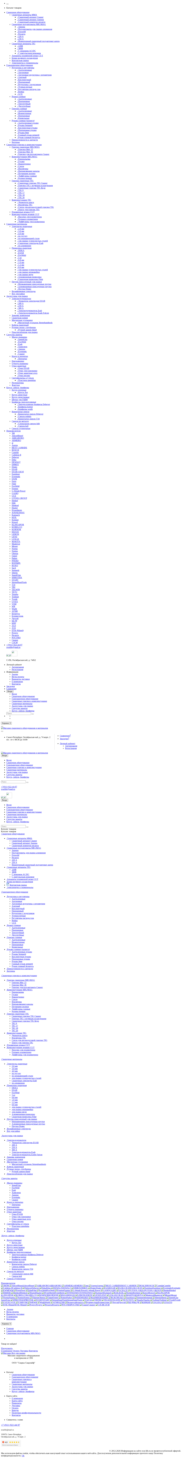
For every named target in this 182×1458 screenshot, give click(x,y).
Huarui (15, 508)
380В (14, 872)
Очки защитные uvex (21, 1219)
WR (13, 606)
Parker (14, 558)
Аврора (15, 850)
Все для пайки (18, 294)
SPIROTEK (17, 577)
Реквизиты (17, 1403)
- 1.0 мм (20, 262)
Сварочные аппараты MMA (24, 15)
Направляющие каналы (22, 1004)
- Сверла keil (22, 426)
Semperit (15, 570)
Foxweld (15, 855)
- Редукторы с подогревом (29, 84)
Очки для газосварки (21, 1216)
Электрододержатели (21, 298)
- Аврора (21, 27)
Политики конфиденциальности (26, 1413)
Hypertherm (17, 510)
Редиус (15, 633)
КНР (14, 623)
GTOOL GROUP (19, 498)
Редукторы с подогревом (23, 913)
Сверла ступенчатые (21, 428)
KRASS (15, 532)
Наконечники (18, 997)
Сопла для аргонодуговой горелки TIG (29, 1040)
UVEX (15, 601)
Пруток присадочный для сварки (27, 282)
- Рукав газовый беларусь (28, 137)
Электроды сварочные (22, 226)
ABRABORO (18, 438)
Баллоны (16, 142)
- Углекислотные (24, 87)
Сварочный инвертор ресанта (25, 845)
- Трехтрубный (24, 104)
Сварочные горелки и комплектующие (24, 145)
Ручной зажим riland (21, 1171)
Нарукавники (18, 361)
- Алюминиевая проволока (29, 277)
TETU (14, 592)
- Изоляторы (22, 169)
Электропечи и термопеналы (25, 63)
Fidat (14, 484)
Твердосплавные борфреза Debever (27, 1254)
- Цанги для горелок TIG (28, 209)
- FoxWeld (21, 255)
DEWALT (16, 462)
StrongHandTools (19, 582)
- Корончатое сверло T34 (28, 419)
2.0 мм (15, 1066)
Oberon (15, 553)
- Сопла (20, 166)
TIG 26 (15, 1030)
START (15, 580)
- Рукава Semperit (25, 125)
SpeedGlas (16, 575)
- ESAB (20, 253)
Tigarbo (15, 594)
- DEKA (20, 250)
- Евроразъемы (23, 159)
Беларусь (16, 613)
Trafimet (15, 597)
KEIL (14, 517)
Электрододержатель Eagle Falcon (27, 1154)
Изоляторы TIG (19, 1038)
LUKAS (15, 539)
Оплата (16, 1351)
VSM (14, 604)
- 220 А (20, 36)
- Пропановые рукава (27, 130)
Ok (23, 1456)
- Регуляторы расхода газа (28, 89)
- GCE (20, 94)
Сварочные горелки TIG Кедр (25, 1021)
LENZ (14, 537)
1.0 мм (15, 1100)
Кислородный (18, 908)
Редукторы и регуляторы (23, 68)
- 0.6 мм (20, 267)
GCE (14, 496)
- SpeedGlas (22, 339)
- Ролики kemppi (24, 178)
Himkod (15, 505)
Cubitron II (16, 455)
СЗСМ (15, 642)
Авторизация (18, 667)
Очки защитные (19, 366)
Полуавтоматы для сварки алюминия (29, 853)
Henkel (15, 500)
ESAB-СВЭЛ (18, 472)
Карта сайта (17, 1401)
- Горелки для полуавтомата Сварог (33, 154)
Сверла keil (17, 1276)
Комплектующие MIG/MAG (24, 157)
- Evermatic (22, 351)
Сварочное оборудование (17, 12)
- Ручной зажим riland (27, 330)
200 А (14, 1145)
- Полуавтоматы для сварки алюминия (34, 29)
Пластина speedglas (20, 1226)
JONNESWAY (18, 512)
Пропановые (17, 930)
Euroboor (16, 474)
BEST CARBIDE (19, 448)
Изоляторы (17, 1002)
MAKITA (16, 541)
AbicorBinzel (17, 436)
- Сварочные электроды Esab (30, 243)
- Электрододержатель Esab (29, 310)
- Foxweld (21, 31)
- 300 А (20, 308)
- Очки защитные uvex (27, 373)
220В (14, 869)
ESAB (14, 469)
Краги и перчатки (20, 356)
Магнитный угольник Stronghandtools (29, 1164)
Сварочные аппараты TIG (23, 43)
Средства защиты (14, 335)
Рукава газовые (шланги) (23, 120)
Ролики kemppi (18, 1011)
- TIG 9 (20, 190)
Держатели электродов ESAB (25, 1142)
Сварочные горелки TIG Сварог (26, 1016)
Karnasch (16, 515)
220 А (14, 860)
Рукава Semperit (19, 954)
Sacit (14, 568)
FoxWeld (15, 486)
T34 (13, 585)
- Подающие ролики (26, 173)
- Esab (19, 344)
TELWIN (16, 589)
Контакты (16, 684)
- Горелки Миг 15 (25, 149)
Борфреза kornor (19, 1257)
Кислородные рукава (21, 956)
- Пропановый (23, 82)
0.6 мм (15, 1105)
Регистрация (17, 669)
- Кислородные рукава (27, 128)
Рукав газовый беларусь (23, 966)
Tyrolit (14, 599)
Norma (15, 549)
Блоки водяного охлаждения (25, 58)
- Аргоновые (23, 72)
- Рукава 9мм (23, 132)
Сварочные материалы (16, 224)
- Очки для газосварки (27, 371)
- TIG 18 (21, 195)
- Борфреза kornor (25, 407)
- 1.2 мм (20, 265)
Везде (14, 694)
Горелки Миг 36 (19, 985)
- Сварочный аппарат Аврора (30, 19)
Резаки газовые (19, 96)
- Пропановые (23, 101)
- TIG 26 (21, 197)
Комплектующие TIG (21, 200)
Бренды (15, 1410)
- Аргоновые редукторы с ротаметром (34, 75)
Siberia (15, 573)
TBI (13, 587)
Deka (14, 460)
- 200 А (20, 303)
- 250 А (20, 39)
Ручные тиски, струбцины (24, 327)
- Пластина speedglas (26, 380)
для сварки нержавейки (22, 1109)
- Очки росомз (23, 375)
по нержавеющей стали (22, 1076)
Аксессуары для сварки (17, 296)
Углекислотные (19, 916)
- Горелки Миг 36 (25, 152)
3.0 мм (15, 1068)
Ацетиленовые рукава (22, 952)
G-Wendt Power (18, 491)
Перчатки (16, 1204)
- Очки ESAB (23, 368)
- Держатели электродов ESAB (31, 301)
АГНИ (15, 611)
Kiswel (15, 522)
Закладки (10, 686)
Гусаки (15, 994)
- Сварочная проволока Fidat (30, 279)
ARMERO (16, 440)
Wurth (14, 609)
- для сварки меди (25, 274)
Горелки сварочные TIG (23, 181)
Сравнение (11, 689)
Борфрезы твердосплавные (24, 402)
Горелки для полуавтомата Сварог (27, 987)
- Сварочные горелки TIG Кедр (31, 188)
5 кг (13, 1095)
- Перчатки (22, 359)
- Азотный (22, 77)
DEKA (15, 1088)
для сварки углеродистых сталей (26, 1078)
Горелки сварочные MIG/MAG (26, 147)
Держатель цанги (19, 1035)
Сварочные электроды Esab (24, 1080)
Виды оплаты (18, 677)
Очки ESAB (17, 1214)
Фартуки (16, 385)
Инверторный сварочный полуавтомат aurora (32, 865)
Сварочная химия (20, 318)
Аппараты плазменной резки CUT (27, 56)
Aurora (15, 445)
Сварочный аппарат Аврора (24, 843)
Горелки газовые (19, 108)
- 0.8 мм (20, 260)
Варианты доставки (21, 679)
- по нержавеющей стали (28, 238)
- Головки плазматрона (27, 219)
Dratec (14, 467)
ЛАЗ (14, 626)
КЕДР (14, 621)
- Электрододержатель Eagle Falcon (33, 313)
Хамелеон (16, 1192)
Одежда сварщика (20, 363)
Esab (14, 1190)
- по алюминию (24, 246)
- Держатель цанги (25, 202)
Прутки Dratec (18, 1126)
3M (13, 433)
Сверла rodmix (18, 1266)
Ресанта (15, 635)
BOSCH (15, 450)
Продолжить (7, 1348)
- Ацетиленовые (24, 70)
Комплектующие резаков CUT (25, 214)
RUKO (15, 565)
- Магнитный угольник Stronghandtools (34, 322)
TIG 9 (14, 1023)
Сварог (15, 640)
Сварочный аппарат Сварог (24, 841)
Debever (15, 457)
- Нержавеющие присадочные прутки (34, 284)
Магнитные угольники (22, 320)
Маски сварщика (19, 337)
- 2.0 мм (20, 229)
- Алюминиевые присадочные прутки (34, 286)
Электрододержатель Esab (23, 1152)
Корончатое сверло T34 (22, 1269)
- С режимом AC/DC (26, 51)
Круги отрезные (19, 390)
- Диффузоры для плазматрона (31, 221)
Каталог (8, 831)
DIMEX (15, 464)
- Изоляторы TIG (24, 205)
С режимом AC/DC (20, 874)
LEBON (15, 534)
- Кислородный (24, 80)
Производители (13, 431)
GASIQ (15, 493)
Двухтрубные (18, 935)
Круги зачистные (19, 395)
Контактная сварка (20, 60)
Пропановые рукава (21, 959)
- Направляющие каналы (28, 171)
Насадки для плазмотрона (23, 1050)
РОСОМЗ (16, 638)
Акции (15, 674)
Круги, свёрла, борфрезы (17, 387)
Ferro (14, 481)
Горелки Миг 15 (19, 982)
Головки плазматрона (21, 1052)
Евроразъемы (18, 992)
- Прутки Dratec (24, 289)
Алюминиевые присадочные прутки (28, 1124)
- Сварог (21, 354)
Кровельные (17, 947)
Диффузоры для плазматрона (25, 1055)
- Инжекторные (24, 113)
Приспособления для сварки (25, 332)
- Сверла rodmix (24, 416)
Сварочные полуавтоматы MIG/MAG (29, 24)
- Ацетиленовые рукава (28, 123)
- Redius (20, 92)
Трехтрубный (18, 932)
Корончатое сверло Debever (24, 1264)
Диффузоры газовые (21, 1009)
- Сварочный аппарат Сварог (30, 17)
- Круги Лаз (22, 392)
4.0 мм (15, 1071)
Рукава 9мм (17, 961)
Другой (15, 618)
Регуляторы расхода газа (23, 918)
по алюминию (18, 1083)
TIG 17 (15, 1026)
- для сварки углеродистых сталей (32, 241)
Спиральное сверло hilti (22, 1274)
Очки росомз (17, 1221)
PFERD (15, 561)
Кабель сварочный (20, 325)
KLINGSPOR (18, 525)
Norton (15, 551)
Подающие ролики (20, 1006)
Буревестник (17, 616)
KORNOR (16, 529)
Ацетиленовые (18, 899)
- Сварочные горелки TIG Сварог (32, 183)
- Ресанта (21, 34)
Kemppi (15, 520)
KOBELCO (17, 527)
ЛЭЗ (14, 628)
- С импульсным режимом (29, 53)
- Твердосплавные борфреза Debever (33, 404)
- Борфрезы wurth (25, 409)
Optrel (14, 556)
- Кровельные (23, 118)
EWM (14, 479)
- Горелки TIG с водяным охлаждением (35, 185)
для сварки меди (19, 1112)
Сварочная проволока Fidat (24, 1117)
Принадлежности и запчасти (25, 140)
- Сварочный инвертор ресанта (31, 22)
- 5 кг (19, 258)
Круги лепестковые (20, 397)
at (12, 443)
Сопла (14, 999)
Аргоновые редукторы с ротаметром (28, 904)
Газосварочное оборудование (19, 65)
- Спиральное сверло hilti (28, 423)
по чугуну (16, 1073)
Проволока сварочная (21, 248)
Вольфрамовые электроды (24, 291)
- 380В (20, 48)
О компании (17, 681)
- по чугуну (22, 236)
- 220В (20, 46)
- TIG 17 (21, 193)
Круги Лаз (16, 1242)
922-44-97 (14, 645)
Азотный (16, 906)
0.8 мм (15, 1097)
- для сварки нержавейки (28, 272)
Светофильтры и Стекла (23, 378)
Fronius (15, 488)
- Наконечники (24, 164)
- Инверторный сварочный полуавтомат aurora (38, 41)
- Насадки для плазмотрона (29, 217)
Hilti (13, 503)
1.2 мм (15, 1102)
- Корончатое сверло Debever (30, 414)
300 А (14, 1150)
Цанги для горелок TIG (22, 1043)
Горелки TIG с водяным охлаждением (29, 1018)
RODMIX (16, 563)
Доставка (24, 1351)
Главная (10, 1328)
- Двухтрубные (24, 106)
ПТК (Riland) (18, 630)
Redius (15, 920)
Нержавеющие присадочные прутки (28, 1121)
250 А (14, 862)
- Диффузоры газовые (27, 176)
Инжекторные (18, 942)
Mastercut (16, 544)
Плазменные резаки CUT (23, 212)
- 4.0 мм (20, 233)
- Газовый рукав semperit (28, 135)
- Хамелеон (22, 347)
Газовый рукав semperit (22, 964)
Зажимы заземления (21, 315)
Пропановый (18, 911)
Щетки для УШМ (20, 399)
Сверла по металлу (20, 421)
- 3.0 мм (20, 231)
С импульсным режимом (23, 877)
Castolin (15, 452)
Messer (15, 546)
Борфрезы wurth (19, 1259)
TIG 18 (15, 1028)
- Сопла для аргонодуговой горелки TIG (35, 207)
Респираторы (18, 383)
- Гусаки (21, 161)
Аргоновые (17, 901)
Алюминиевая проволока (23, 1114)
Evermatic (16, 476)
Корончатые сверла (20, 411)
